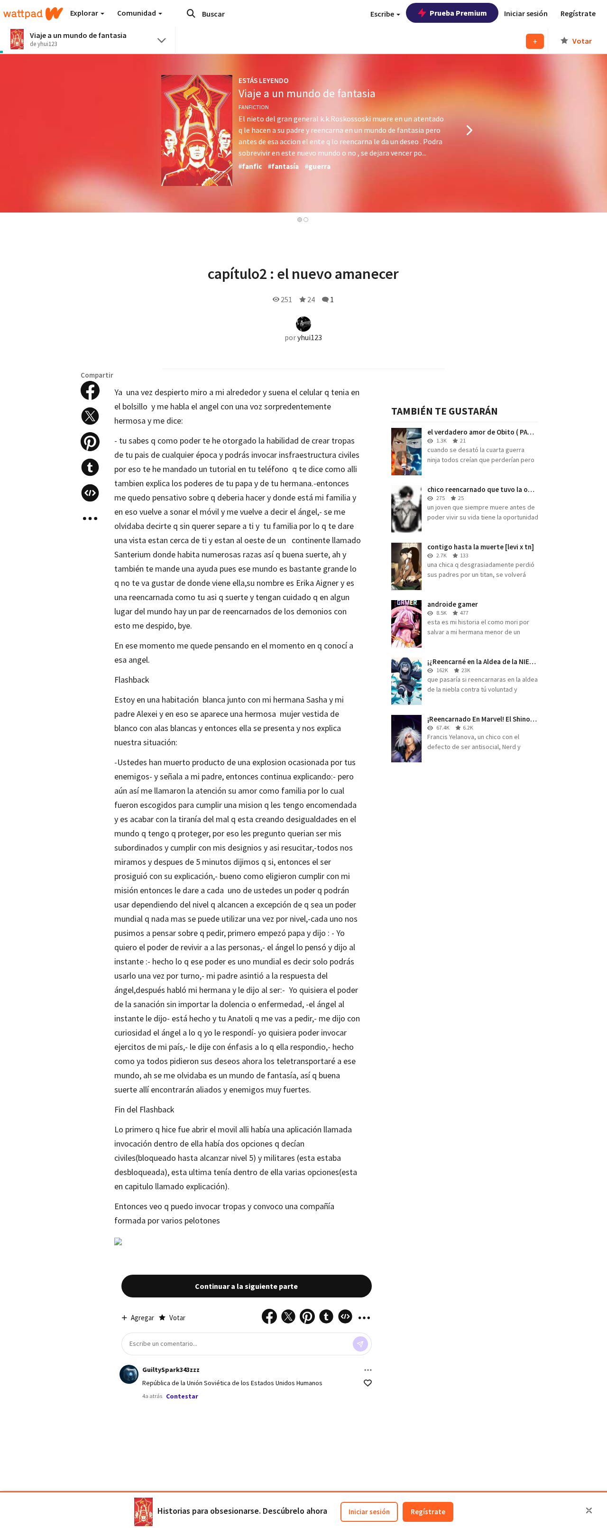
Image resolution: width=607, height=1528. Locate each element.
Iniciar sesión (369, 1511)
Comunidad (137, 13)
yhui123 (309, 337)
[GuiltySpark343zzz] (129, 1374)
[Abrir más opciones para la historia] (90, 518)
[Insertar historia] (90, 492)
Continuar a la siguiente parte (246, 1286)
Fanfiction (254, 107)
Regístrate (428, 1511)
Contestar (182, 1396)
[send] (360, 1344)
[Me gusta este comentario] (368, 1383)
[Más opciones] (368, 1370)
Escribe (382, 14)
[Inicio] (33, 14)
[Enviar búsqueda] (191, 13)
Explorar (85, 13)
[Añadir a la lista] (535, 41)
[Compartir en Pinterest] (90, 441)
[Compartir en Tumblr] (90, 467)
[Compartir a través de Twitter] (90, 416)
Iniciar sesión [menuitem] (526, 13)
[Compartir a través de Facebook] (90, 390)
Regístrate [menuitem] (578, 13)
